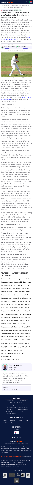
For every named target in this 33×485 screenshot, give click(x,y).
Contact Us (16, 429)
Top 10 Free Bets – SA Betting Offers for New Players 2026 (16, 347)
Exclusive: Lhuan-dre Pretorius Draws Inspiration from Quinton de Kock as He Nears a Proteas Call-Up (16, 285)
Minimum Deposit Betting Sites (11, 350)
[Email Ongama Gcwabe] (14, 369)
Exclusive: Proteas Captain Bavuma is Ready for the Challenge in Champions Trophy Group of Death (16, 295)
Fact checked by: (22, 46)
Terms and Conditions (10, 413)
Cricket (7, 5)
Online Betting (6, 356)
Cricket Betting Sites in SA (10, 360)
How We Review (10, 411)
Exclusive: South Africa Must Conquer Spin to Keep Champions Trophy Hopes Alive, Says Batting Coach (16, 288)
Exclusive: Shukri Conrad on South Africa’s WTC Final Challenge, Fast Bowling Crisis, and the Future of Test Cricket (16, 304)
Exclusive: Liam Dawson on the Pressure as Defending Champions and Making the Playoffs (16, 324)
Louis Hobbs (19, 48)
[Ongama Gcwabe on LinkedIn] (12, 46)
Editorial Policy (10, 409)
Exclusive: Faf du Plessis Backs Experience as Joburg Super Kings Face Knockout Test (16, 317)
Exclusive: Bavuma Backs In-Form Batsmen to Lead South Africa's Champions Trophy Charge (16, 330)
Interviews (12, 420)
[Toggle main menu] (26, 2)
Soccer (20, 423)
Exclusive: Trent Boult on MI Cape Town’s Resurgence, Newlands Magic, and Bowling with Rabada (16, 336)
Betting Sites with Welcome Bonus (12, 353)
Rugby (12, 423)
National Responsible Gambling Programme (12, 456)
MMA (20, 420)
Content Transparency (10, 407)
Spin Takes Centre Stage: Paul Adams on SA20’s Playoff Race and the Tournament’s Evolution (16, 314)
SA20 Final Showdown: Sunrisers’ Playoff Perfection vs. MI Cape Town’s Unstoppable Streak (16, 308)
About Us (23, 411)
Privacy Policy (10, 400)
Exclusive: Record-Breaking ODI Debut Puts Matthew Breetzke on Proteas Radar (16, 282)
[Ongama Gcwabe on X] (13, 46)
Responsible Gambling (22, 407)
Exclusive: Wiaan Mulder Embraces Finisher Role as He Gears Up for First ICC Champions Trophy (16, 292)
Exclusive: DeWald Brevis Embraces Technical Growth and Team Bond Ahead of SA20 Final (16, 311)
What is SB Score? (10, 402)
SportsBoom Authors (23, 409)
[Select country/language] (16, 432)
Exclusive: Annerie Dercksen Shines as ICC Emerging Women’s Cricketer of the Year (16, 327)
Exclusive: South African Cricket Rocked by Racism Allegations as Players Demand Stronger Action (16, 298)
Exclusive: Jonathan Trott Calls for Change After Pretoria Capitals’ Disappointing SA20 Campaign (16, 320)
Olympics (28, 420)
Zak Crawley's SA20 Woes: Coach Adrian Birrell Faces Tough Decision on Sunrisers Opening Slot (16, 333)
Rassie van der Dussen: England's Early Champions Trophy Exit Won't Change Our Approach (16, 279)
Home (2, 5)
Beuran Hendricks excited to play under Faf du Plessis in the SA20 (16, 340)
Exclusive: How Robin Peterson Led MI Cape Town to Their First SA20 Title (16, 301)
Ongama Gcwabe (8, 46)
